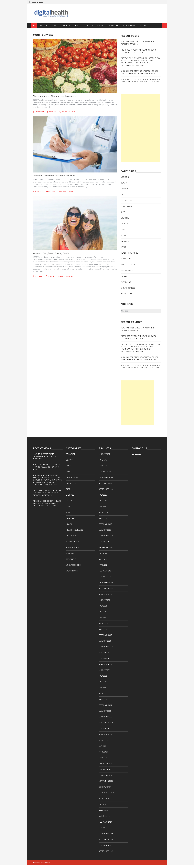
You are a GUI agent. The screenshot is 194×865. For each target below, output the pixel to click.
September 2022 (106, 664)
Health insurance (129, 253)
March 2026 (104, 466)
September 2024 (106, 548)
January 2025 (105, 530)
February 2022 (105, 705)
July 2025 (103, 495)
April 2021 (103, 752)
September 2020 (106, 793)
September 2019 (106, 851)
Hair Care (125, 241)
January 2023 (105, 641)
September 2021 (106, 734)
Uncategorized (128, 288)
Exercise (125, 218)
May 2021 (102, 746)
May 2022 (103, 688)
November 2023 (106, 588)
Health (99, 25)
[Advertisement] (140, 128)
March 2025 (104, 518)
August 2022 (104, 670)
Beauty (55, 25)
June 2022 (103, 682)
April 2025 (103, 512)
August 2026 (104, 454)
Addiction (125, 177)
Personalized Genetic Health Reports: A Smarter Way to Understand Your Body (47, 503)
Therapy (125, 276)
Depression (126, 206)
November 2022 (106, 653)
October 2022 (105, 658)
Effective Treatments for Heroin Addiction (54, 176)
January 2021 (105, 769)
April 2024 (103, 565)
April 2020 (103, 810)
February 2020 (105, 822)
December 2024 (106, 536)
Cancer (66, 25)
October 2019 (105, 845)
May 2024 (103, 559)
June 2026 (103, 460)
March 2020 (104, 816)
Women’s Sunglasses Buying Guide (51, 253)
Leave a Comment (68, 112)
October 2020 (105, 787)
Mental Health (128, 265)
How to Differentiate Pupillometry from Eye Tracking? (44, 456)
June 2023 (103, 612)
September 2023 (106, 594)
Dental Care (126, 200)
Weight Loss (129, 25)
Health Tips (126, 259)
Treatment (113, 25)
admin (53, 112)
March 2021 (104, 758)
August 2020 (104, 799)
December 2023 (106, 583)
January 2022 (105, 711)
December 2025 (106, 477)
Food (123, 235)
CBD (122, 195)
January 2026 (105, 472)
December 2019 (106, 834)
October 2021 (105, 729)
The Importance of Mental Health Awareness (55, 96)
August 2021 (104, 740)
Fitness (87, 25)
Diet (77, 25)
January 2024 (105, 577)
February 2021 (105, 764)
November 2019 (106, 839)
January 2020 (105, 828)
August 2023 (104, 600)
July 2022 (103, 676)
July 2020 (103, 804)
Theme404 (45, 863)
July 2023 (103, 606)
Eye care (125, 224)
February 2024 (105, 571)
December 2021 (106, 717)
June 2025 (103, 501)
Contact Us (145, 25)
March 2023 (104, 629)
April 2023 (103, 623)
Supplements (127, 271)
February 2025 (105, 524)
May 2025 (102, 507)
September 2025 (106, 489)
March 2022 (104, 699)
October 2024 (105, 542)
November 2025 (106, 483)
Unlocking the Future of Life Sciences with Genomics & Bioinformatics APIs (47, 492)
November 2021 (106, 723)
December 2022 (106, 647)
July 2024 (103, 553)
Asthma (43, 25)
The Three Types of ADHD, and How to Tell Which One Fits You (47, 467)
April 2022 (103, 694)
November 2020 (106, 781)
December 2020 (106, 775)
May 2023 (103, 618)
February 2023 (105, 635)
